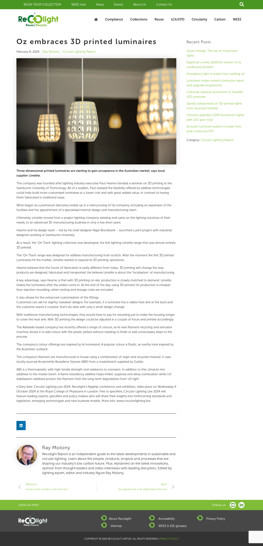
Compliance (114, 19)
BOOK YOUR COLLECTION (42, 4)
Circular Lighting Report (79, 52)
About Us (139, 4)
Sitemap (116, 526)
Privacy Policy (215, 519)
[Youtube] (233, 505)
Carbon (220, 19)
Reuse (159, 19)
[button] (242, 4)
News (100, 4)
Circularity (199, 19)
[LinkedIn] (241, 505)
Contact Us (164, 4)
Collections (138, 19)
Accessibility (166, 519)
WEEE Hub (78, 4)
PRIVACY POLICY (169, 538)
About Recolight (120, 519)
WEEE (237, 19)
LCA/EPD (178, 19)
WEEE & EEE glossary (172, 526)
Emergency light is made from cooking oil (215, 74)
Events (118, 4)
